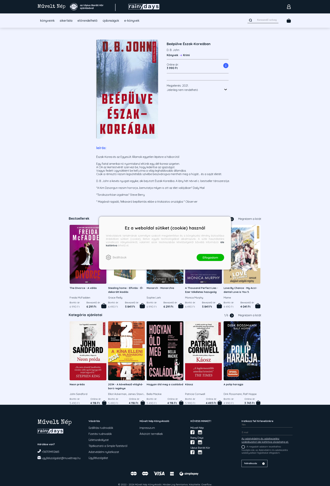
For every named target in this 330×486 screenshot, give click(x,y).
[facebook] (192, 432)
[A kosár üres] (289, 20)
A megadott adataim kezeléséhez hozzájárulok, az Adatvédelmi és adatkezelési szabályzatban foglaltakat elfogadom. (264, 449)
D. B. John (173, 50)
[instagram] (200, 432)
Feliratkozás (250, 463)
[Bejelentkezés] (289, 7)
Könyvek (172, 55)
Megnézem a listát (249, 219)
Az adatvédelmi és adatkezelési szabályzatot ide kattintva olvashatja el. (265, 440)
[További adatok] (226, 89)
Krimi (186, 55)
